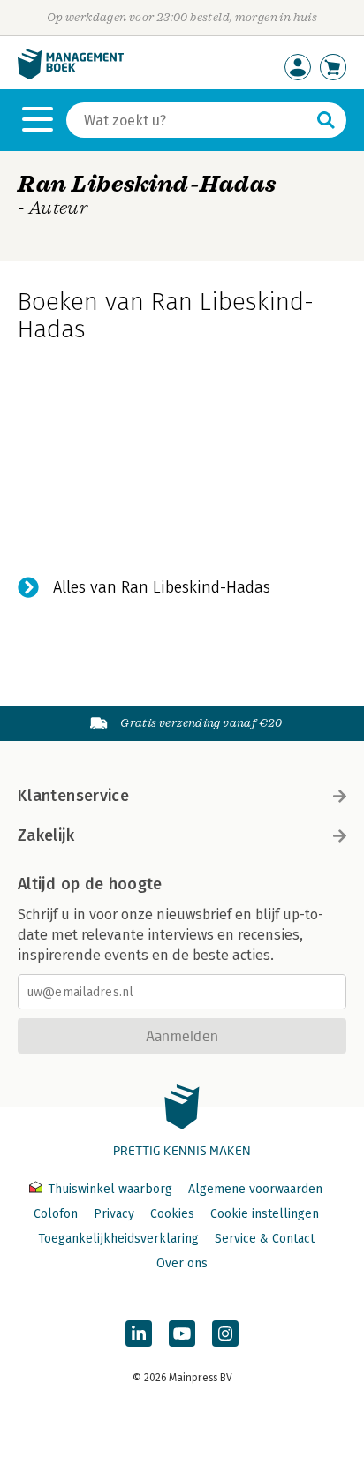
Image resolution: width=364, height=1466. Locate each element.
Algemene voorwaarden (255, 1189)
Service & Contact (265, 1238)
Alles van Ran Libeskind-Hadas (161, 587)
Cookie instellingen (264, 1213)
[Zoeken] (326, 120)
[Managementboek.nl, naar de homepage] (71, 75)
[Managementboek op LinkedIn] (138, 1333)
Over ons (182, 1263)
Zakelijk (46, 835)
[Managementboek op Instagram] (225, 1333)
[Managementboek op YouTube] (182, 1333)
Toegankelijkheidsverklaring (118, 1238)
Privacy (114, 1213)
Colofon (56, 1213)
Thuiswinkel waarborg (110, 1189)
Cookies (172, 1213)
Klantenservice (73, 795)
